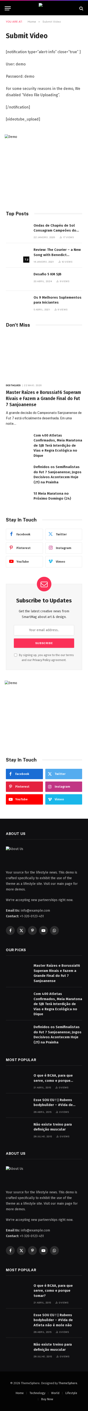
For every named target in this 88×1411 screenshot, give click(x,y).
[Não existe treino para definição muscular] (17, 1129)
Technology (37, 1393)
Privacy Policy (41, 660)
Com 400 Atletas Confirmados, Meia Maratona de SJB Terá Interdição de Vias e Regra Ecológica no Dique (58, 445)
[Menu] (8, 8)
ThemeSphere (67, 1383)
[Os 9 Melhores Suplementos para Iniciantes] (17, 302)
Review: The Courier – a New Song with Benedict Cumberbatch (57, 255)
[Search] (80, 8)
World (55, 1393)
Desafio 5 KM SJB (47, 274)
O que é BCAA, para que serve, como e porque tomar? (53, 1080)
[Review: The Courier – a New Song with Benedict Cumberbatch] (17, 255)
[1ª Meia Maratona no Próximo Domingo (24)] (17, 498)
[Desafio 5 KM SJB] (17, 279)
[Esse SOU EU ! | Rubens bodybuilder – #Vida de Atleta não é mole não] (17, 1105)
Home (19, 1393)
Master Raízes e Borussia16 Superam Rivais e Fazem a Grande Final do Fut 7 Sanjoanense (43, 398)
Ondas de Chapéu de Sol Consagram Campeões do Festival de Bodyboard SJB (56, 230)
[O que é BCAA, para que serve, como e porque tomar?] (17, 1080)
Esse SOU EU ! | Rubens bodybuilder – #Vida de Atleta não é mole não (53, 1105)
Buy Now (47, 1399)
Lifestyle (71, 1393)
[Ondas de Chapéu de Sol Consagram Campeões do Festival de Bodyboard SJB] (17, 230)
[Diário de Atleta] (44, 8)
